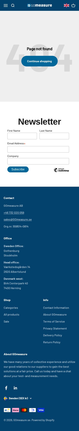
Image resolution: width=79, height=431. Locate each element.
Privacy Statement (55, 328)
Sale (6, 321)
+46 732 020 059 (14, 212)
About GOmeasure (55, 314)
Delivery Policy (52, 335)
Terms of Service (54, 321)
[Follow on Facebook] (6, 387)
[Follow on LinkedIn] (15, 387)
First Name (13, 130)
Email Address (16, 144)
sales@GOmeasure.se (18, 219)
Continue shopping (39, 61)
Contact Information (56, 307)
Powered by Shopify (43, 420)
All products (11, 314)
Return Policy (51, 342)
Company (13, 156)
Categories (11, 307)
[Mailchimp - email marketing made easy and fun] (61, 172)
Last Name (46, 130)
